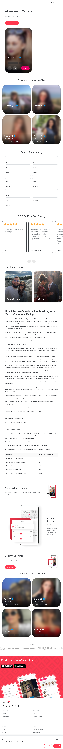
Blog (3, 729)
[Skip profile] (9, 68)
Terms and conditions (38, 729)
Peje (7, 167)
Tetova (8, 200)
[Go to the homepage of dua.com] (8, 2)
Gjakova (35, 186)
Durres (35, 158)
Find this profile (17, 99)
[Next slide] (34, 261)
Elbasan (35, 172)
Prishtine (8, 163)
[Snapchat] (18, 706)
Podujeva (8, 196)
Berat (34, 191)
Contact (35, 713)
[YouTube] (12, 706)
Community (5, 732)
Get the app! (10, 567)
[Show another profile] (15, 68)
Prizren (35, 167)
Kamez (35, 181)
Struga (8, 205)
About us (4, 722)
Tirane (8, 158)
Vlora (7, 177)
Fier (7, 181)
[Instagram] (9, 706)
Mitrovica (8, 186)
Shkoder (35, 163)
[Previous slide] (29, 261)
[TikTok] (3, 706)
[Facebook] (6, 706)
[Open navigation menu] (56, 2)
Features (4, 713)
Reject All (48, 745)
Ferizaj (8, 172)
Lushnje (35, 200)
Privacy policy (36, 732)
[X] (15, 706)
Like (26, 68)
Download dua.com (12, 23)
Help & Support (6, 719)
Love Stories (5, 716)
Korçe (8, 191)
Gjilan (34, 177)
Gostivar (35, 196)
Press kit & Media (37, 716)
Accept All (57, 745)
